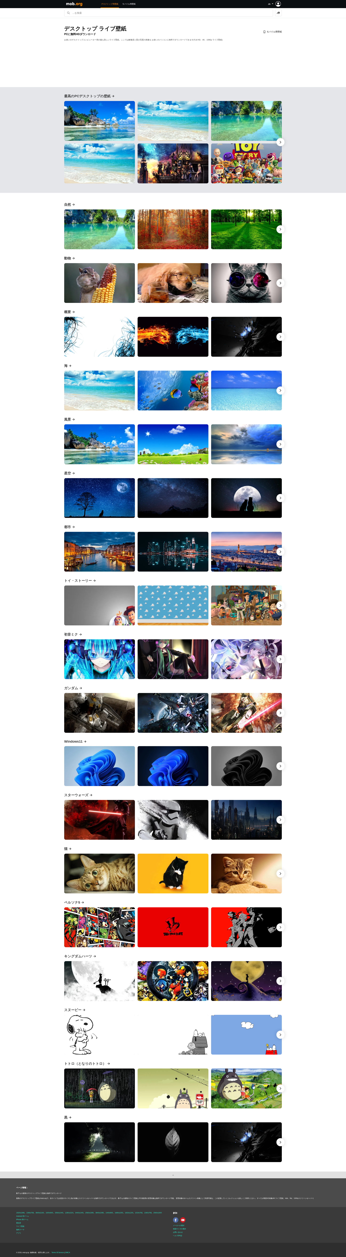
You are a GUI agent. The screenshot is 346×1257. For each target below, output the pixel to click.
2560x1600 (157, 1213)
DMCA (67, 1252)
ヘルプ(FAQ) (177, 1236)
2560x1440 (59, 1213)
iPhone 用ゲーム (22, 1219)
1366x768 (30, 1213)
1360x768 (148, 1213)
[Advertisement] (173, 64)
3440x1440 (79, 1213)
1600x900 (49, 1213)
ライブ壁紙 (20, 1226)
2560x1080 (89, 1213)
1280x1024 (69, 1213)
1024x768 (138, 1213)
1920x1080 (20, 1213)
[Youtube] (183, 1222)
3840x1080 (99, 1213)
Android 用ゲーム (22, 1216)
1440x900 (109, 1213)
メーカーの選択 (178, 1225)
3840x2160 (40, 1213)
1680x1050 (119, 1213)
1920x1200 (129, 1213)
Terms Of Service (57, 1252)
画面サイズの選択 (179, 1229)
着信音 (18, 1223)
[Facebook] (176, 1222)
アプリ (18, 1233)
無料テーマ (20, 1230)
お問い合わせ (178, 1232)
